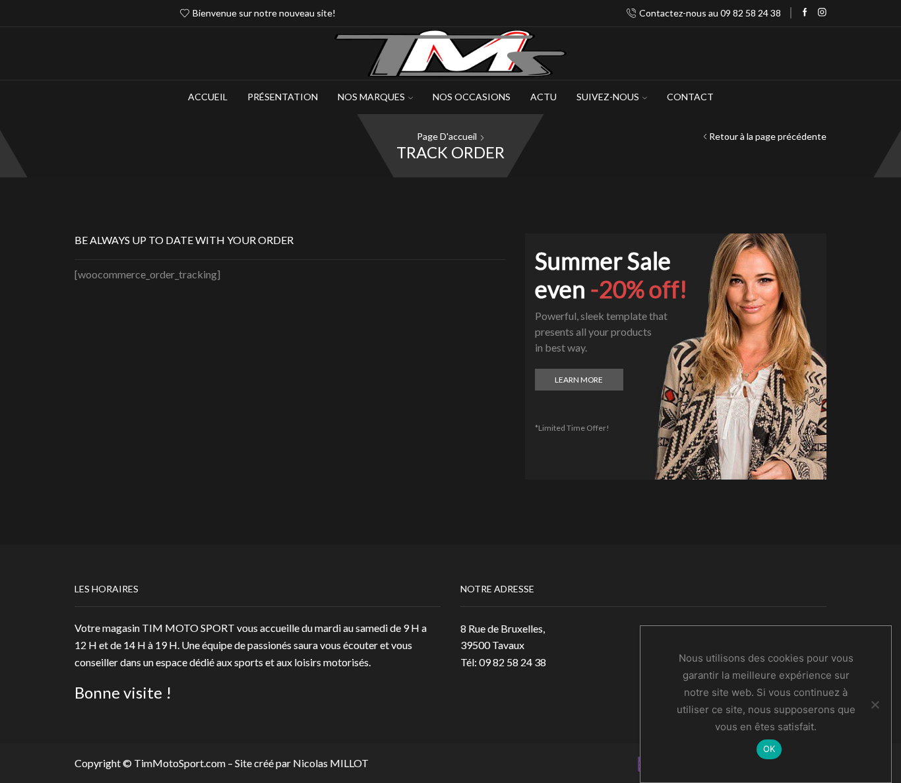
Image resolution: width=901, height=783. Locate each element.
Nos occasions (472, 96)
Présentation (282, 96)
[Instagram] (822, 13)
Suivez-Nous (607, 96)
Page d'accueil (447, 136)
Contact (690, 96)
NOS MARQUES (371, 96)
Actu (543, 96)
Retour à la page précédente (767, 136)
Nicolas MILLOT (331, 763)
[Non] (874, 704)
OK (769, 748)
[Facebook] (805, 13)
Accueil (208, 96)
